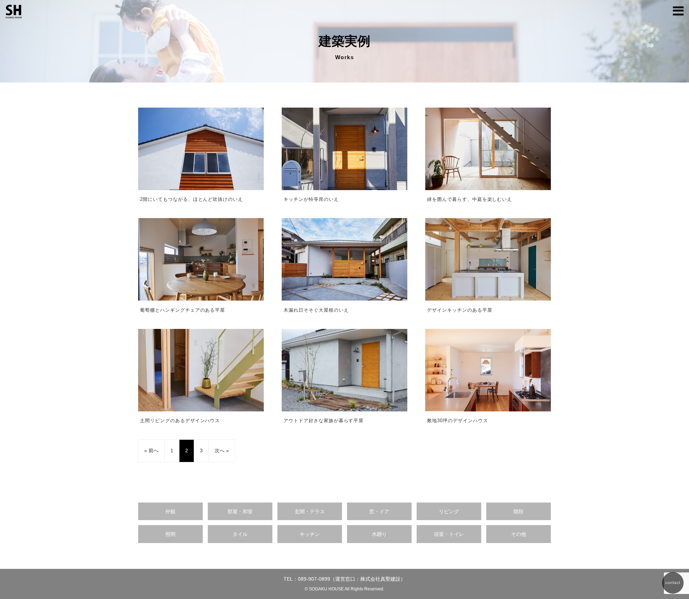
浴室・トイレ (449, 534)
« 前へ (151, 450)
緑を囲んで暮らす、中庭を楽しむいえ (469, 199)
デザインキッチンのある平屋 (459, 310)
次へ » (222, 450)
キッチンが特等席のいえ (311, 199)
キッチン (310, 534)
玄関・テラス (310, 511)
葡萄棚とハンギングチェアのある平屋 (182, 310)
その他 (518, 534)
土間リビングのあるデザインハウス (180, 420)
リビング (449, 511)
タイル (240, 534)
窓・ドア (379, 511)
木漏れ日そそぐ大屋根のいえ (315, 310)
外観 (170, 511)
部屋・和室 (240, 511)
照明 (170, 534)
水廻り (379, 534)
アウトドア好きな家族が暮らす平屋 (323, 420)
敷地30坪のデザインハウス (457, 420)
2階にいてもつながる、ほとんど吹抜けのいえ (191, 199)
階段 (519, 511)
